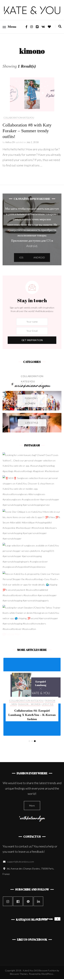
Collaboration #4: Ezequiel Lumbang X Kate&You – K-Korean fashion (32, 715)
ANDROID (39, 257)
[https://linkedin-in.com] (38, 901)
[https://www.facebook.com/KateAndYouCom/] (18, 901)
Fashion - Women (29, 704)
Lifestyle (48, 704)
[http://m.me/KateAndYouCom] (28, 901)
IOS (21, 257)
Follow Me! (12, 634)
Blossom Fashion (47, 970)
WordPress (47, 973)
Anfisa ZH (10, 142)
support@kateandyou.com (20, 861)
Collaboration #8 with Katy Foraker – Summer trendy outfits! (27, 131)
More (32, 805)
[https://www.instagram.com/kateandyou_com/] (7, 901)
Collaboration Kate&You (18, 117)
